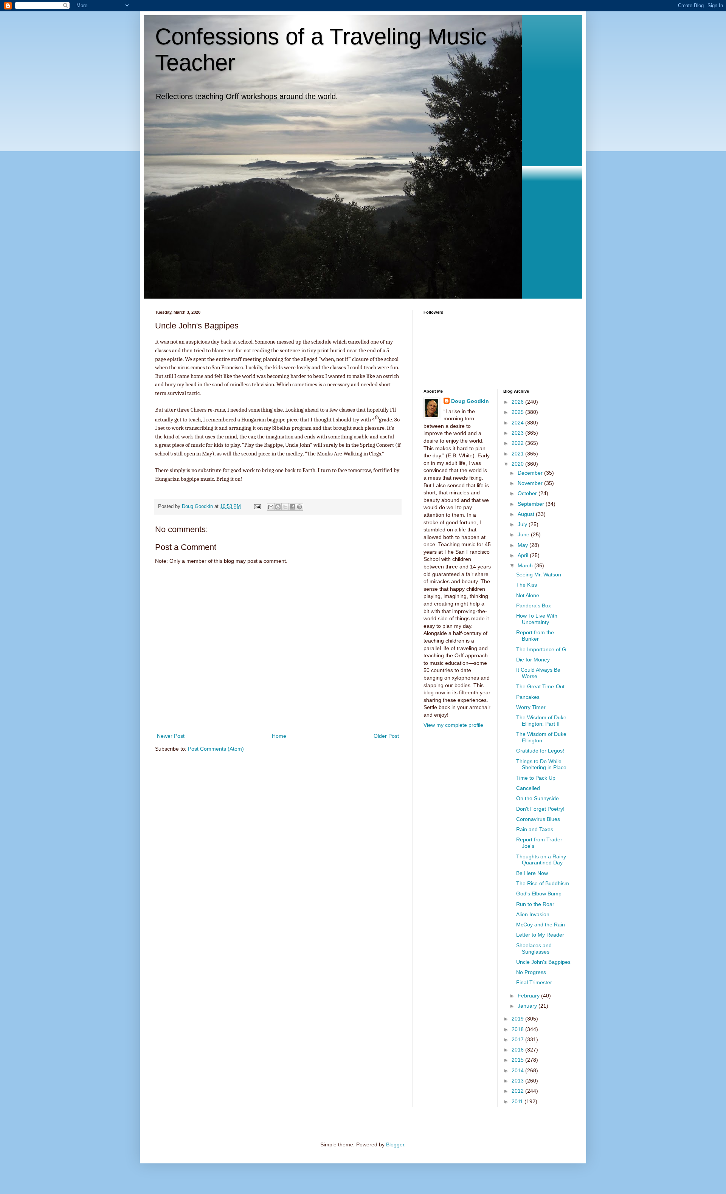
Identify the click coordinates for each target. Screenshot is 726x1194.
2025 (518, 412)
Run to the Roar (535, 904)
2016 (518, 1050)
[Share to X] (285, 507)
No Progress (531, 972)
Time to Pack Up (535, 778)
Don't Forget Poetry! (540, 809)
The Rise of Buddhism (542, 883)
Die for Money (533, 660)
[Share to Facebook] (292, 507)
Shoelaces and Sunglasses (534, 948)
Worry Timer (531, 707)
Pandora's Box (533, 605)
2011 (518, 1101)
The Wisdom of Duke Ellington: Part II (541, 720)
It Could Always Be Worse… (538, 673)
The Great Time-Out (540, 686)
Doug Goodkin (470, 401)
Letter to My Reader (540, 935)
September (532, 504)
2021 (518, 454)
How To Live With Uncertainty (536, 619)
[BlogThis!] (278, 507)
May (523, 545)
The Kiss (526, 585)
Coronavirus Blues (538, 819)
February (529, 996)
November (531, 483)
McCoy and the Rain (540, 924)
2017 (518, 1039)
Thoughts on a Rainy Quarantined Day (541, 859)
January (528, 1006)
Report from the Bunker (535, 635)
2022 (518, 443)
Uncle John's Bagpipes (543, 962)
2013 (518, 1081)
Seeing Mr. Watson (538, 574)
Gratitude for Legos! (540, 751)
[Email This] (271, 507)
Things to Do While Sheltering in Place (541, 764)
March (526, 565)
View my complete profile (453, 725)
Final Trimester (534, 982)
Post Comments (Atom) (216, 749)
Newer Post (171, 736)
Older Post (386, 736)
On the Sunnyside (537, 798)
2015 (518, 1060)
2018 (518, 1029)
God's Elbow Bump (539, 893)
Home (279, 736)
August (527, 514)
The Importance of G (541, 649)
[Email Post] (257, 506)
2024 (518, 423)
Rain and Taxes (534, 829)
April (524, 555)
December (531, 473)
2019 (518, 1019)
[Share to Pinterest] (299, 507)
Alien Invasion (532, 914)
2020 (518, 464)
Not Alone (527, 595)
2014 (518, 1070)
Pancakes (528, 697)
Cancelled (528, 788)
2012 (518, 1091)
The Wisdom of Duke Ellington (541, 737)
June (524, 534)
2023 (518, 433)
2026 (518, 402)
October (528, 493)
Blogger (395, 1144)
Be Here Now (532, 873)
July (523, 524)
